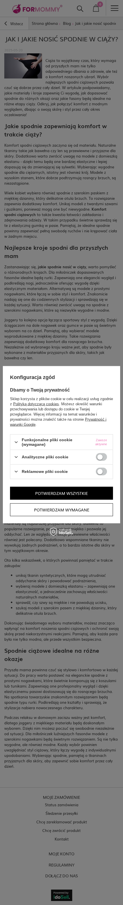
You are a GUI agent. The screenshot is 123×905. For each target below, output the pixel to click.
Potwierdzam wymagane (61, 510)
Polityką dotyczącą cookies (36, 404)
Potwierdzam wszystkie (61, 493)
